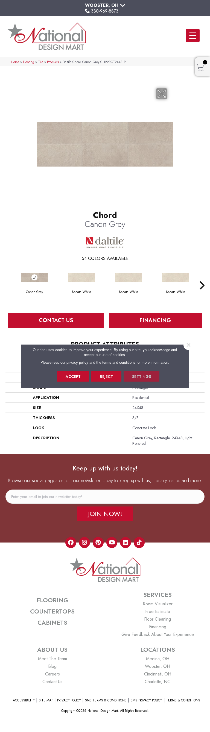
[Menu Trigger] (193, 35)
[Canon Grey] (34, 277)
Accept (73, 376)
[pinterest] (98, 542)
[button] (105, 513)
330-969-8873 (104, 11)
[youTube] (111, 542)
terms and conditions (118, 362)
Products (53, 62)
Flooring (28, 62)
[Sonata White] (81, 277)
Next (202, 277)
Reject (106, 376)
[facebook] (70, 542)
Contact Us (56, 320)
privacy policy (77, 362)
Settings (141, 376)
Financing (155, 320)
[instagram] (84, 542)
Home (15, 62)
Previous (8, 277)
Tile (40, 62)
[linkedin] (125, 542)
